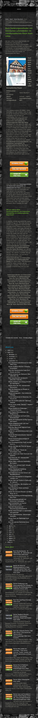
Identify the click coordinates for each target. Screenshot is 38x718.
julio (10, 528)
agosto (11, 526)
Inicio (20, 338)
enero (10, 540)
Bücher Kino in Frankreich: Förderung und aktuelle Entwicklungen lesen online (21, 666)
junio (10, 530)
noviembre (12, 356)
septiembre (12, 360)
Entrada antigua (27, 338)
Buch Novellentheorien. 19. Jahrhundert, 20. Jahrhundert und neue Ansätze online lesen (22, 552)
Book (11, 19)
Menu (19, 9)
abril (10, 534)
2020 (9, 350)
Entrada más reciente (12, 338)
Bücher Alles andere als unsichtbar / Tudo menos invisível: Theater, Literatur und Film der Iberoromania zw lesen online (22, 652)
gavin (19, 3)
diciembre (12, 354)
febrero (11, 538)
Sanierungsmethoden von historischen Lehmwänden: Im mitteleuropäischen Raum (18, 185)
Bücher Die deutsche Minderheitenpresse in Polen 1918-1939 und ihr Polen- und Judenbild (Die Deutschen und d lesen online (22, 569)
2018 (9, 542)
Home (7, 19)
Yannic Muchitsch (18, 19)
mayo (10, 532)
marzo (11, 536)
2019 (9, 352)
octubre (11, 358)
